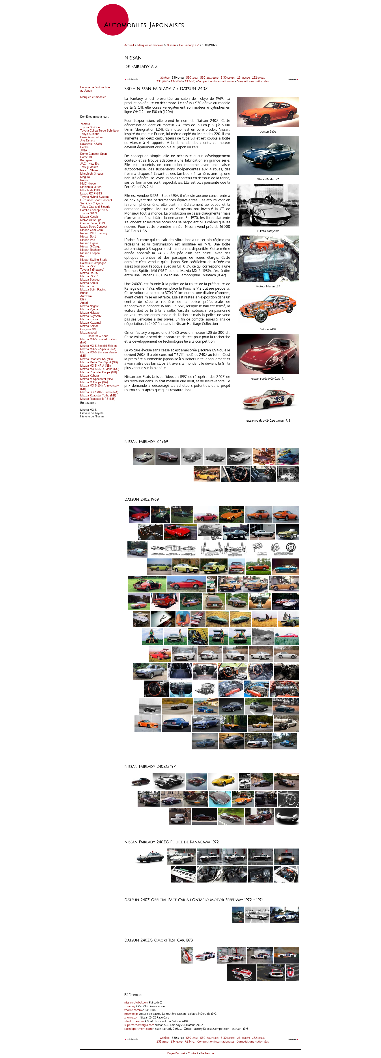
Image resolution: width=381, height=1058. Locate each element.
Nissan (171, 45)
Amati (84, 302)
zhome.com (131, 1017)
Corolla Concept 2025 (94, 210)
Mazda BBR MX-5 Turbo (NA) (99, 392)
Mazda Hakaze (89, 312)
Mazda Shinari (89, 326)
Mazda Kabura (89, 375)
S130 (228, 77)
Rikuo (84, 180)
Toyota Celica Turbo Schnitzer (99, 130)
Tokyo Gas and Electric (95, 206)
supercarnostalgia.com (139, 1025)
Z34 (177, 81)
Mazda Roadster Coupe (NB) (98, 372)
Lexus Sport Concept (93, 226)
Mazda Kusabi (89, 216)
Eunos (84, 292)
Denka (84, 147)
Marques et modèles (150, 45)
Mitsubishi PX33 (90, 190)
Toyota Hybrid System (94, 196)
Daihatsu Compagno (93, 263)
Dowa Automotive (91, 137)
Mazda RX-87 (89, 276)
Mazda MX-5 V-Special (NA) (98, 349)
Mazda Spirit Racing (93, 289)
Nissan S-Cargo (90, 246)
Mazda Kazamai (90, 322)
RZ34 (190, 81)
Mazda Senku (89, 283)
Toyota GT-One (90, 127)
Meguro (85, 177)
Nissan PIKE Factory (93, 233)
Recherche (207, 1053)
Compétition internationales (215, 81)
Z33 (162, 81)
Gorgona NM (88, 329)
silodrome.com (134, 1021)
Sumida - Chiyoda (91, 203)
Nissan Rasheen (90, 249)
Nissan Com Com (91, 230)
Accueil (129, 45)
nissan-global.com (136, 1002)
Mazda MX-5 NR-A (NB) (95, 365)
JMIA (83, 150)
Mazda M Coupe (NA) (94, 382)
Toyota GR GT (89, 213)
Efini (83, 299)
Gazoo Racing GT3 (92, 223)
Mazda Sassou (89, 279)
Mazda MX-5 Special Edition (98, 345)
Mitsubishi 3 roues (92, 173)
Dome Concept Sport (93, 153)
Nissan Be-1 (88, 236)
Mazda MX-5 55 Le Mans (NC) (99, 369)
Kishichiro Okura (90, 187)
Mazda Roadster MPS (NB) (97, 398)
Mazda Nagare (89, 306)
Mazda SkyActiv (90, 316)
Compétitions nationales (253, 81)
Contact (193, 1053)
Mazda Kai (87, 286)
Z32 (258, 77)
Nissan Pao (87, 239)
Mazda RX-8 (88, 266)
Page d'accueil (176, 1053)
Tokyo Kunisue (89, 134)
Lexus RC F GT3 (91, 193)
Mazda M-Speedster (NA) (96, 379)
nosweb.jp (131, 1013)
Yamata (85, 124)
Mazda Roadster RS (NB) (96, 359)
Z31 (243, 77)
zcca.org (129, 1006)
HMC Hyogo (88, 183)
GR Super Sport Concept (96, 200)
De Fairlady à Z (189, 45)
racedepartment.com (138, 1028)
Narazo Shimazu (90, 170)
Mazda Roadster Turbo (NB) (98, 395)
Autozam (86, 296)
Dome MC (86, 157)
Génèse (165, 77)
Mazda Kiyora (89, 319)
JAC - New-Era (89, 163)
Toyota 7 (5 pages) (92, 269)
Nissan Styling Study (93, 259)
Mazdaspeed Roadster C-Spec (94, 334)
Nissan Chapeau (90, 253)
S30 (192, 77)
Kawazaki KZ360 (91, 143)
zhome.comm (133, 1010)
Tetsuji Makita (89, 167)
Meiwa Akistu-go (90, 220)
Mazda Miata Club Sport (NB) (99, 362)
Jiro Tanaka (87, 140)
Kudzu (84, 256)
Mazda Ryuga (89, 309)
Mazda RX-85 (89, 273)
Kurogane (86, 160)
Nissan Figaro (89, 243)
